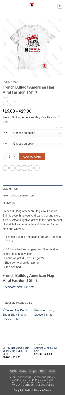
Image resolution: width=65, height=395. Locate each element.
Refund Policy (45, 385)
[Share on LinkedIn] (37, 168)
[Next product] (5, 103)
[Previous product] (12, 103)
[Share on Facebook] (12, 168)
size (5, 143)
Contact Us (19, 380)
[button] (5, 6)
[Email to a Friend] (24, 168)
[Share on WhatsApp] (6, 168)
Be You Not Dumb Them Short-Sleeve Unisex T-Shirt (16, 351)
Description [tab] (10, 188)
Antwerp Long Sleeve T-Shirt (47, 349)
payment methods (22, 385)
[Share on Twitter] (18, 168)
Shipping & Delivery (40, 380)
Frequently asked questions (36, 377)
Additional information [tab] (18, 195)
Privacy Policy (45, 382)
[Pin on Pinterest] (31, 168)
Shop (12, 377)
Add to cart (32, 156)
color (5, 132)
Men (15, 82)
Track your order (22, 382)
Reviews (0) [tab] (9, 202)
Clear (59, 127)
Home (6, 82)
